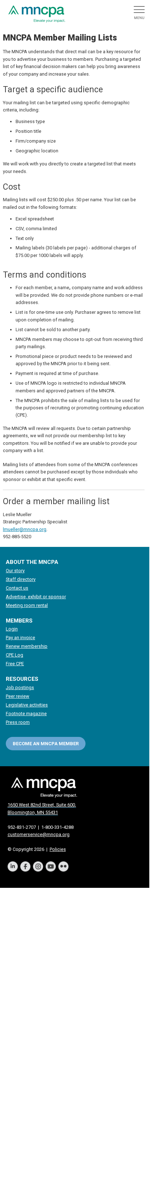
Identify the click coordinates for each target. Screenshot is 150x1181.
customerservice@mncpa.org (39, 834)
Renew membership (26, 646)
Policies (58, 849)
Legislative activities (27, 705)
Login (12, 629)
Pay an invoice (20, 637)
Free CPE (15, 663)
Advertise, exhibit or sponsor (36, 596)
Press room (18, 722)
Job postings (20, 687)
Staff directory (21, 579)
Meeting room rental (27, 605)
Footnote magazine (26, 713)
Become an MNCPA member (46, 743)
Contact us (17, 588)
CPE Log (14, 655)
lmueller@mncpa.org (24, 529)
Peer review (17, 696)
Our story (15, 570)
